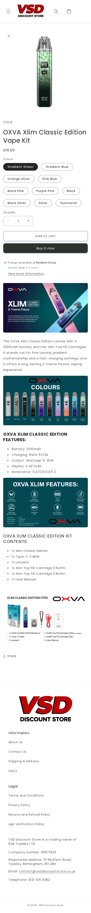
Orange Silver (19, 179)
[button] (8, 11)
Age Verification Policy (26, 824)
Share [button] (12, 656)
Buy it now (46, 248)
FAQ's (12, 771)
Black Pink (16, 191)
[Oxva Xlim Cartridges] (67, 347)
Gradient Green (20, 167)
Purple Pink (45, 191)
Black (71, 191)
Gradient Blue (57, 167)
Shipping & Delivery (23, 761)
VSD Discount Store (51, 905)
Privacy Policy (19, 805)
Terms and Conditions (26, 795)
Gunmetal (68, 203)
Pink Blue (50, 179)
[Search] (56, 11)
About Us (15, 742)
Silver (43, 203)
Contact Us (17, 752)
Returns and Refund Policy (29, 814)
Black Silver (17, 203)
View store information (26, 274)
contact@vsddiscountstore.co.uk (47, 871)
